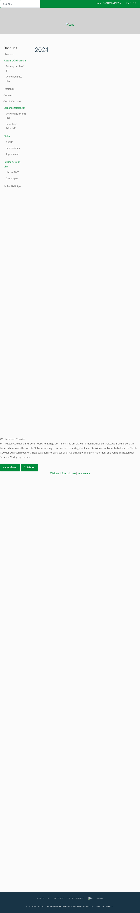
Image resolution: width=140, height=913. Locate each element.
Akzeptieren (10, 467)
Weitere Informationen (63, 473)
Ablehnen (29, 467)
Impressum (84, 473)
